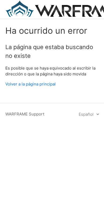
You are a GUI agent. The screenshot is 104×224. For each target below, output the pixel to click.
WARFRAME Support (24, 114)
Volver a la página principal (30, 84)
